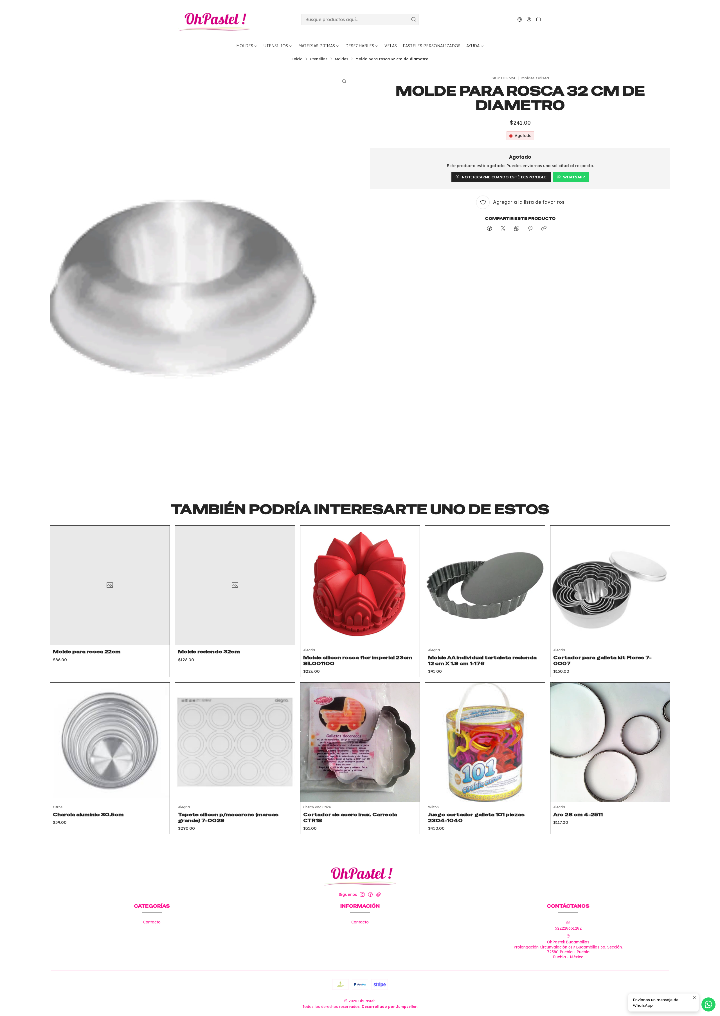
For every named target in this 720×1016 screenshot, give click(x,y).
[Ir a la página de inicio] (214, 19)
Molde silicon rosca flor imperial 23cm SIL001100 (357, 660)
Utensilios (318, 59)
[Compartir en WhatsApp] (516, 229)
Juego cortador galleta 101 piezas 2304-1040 (476, 817)
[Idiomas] (519, 19)
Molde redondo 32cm (209, 652)
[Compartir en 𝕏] (503, 229)
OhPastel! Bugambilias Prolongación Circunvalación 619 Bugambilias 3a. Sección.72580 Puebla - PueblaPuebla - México (568, 949)
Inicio (297, 59)
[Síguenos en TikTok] (378, 894)
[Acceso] (529, 19)
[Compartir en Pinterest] (530, 229)
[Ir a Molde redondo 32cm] (235, 585)
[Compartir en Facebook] (489, 229)
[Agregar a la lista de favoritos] (161, 578)
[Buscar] (413, 19)
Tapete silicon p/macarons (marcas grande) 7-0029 (228, 817)
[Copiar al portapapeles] (543, 229)
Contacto (152, 922)
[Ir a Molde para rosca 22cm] (110, 585)
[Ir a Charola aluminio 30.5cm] (110, 742)
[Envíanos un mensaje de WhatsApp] (708, 1004)
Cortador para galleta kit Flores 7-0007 (602, 660)
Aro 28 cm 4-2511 (578, 814)
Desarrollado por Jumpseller (389, 1006)
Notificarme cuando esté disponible (504, 176)
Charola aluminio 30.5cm (88, 814)
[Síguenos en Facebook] (370, 894)
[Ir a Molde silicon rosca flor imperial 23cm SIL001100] (360, 585)
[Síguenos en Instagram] (362, 894)
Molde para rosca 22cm (87, 652)
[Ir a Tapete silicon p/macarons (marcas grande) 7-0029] (235, 742)
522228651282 (568, 928)
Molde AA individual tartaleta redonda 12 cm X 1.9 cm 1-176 (482, 660)
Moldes (341, 59)
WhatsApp (574, 176)
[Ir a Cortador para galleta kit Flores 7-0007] (610, 585)
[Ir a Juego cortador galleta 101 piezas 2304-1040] (485, 742)
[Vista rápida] (161, 592)
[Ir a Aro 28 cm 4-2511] (610, 742)
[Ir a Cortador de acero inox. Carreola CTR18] (360, 742)
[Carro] (538, 19)
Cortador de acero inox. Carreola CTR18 (350, 817)
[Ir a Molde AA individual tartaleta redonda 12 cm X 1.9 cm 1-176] (485, 585)
